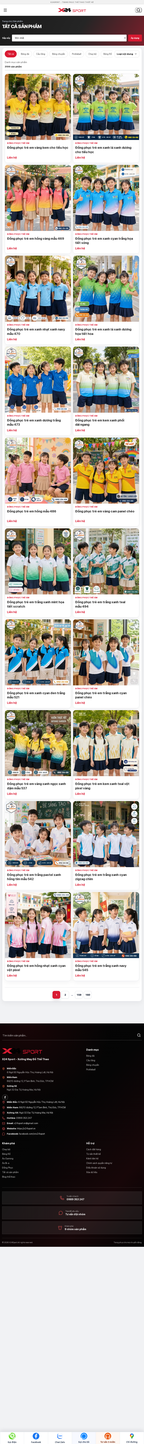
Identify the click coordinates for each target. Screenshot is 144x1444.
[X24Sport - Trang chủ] (72, 10)
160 (87, 994)
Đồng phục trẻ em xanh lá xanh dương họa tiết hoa (103, 331)
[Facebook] (5, 1097)
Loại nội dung (125, 54)
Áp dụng (135, 38)
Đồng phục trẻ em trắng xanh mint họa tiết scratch (35, 604)
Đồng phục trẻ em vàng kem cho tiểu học (37, 147)
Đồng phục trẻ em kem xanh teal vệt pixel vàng (102, 786)
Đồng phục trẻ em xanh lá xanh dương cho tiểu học (103, 150)
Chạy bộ (92, 54)
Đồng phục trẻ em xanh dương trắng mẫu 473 (34, 422)
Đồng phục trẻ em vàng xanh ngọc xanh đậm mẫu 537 (36, 786)
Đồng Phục (7, 1167)
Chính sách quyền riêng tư (99, 1163)
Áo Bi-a (5, 1163)
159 (79, 994)
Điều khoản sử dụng (96, 1167)
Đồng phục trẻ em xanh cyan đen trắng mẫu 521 (36, 695)
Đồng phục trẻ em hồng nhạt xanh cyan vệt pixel (36, 968)
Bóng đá (25, 54)
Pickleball (76, 54)
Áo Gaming (7, 1158)
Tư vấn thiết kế (93, 1154)
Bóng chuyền (58, 54)
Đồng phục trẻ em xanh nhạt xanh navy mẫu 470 (36, 331)
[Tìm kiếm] (139, 1035)
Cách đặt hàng (93, 1149)
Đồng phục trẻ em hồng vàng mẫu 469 (35, 238)
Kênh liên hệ (92, 1158)
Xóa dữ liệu (91, 1172)
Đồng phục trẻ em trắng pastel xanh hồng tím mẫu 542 (34, 877)
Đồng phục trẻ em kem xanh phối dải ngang (99, 422)
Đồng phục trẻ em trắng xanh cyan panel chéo (101, 695)
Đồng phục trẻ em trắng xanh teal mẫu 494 (100, 604)
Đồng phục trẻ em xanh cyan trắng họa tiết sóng (104, 241)
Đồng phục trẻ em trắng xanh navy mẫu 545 (100, 968)
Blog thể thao (8, 1176)
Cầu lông (40, 54)
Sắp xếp (6, 38)
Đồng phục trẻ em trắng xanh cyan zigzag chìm (101, 877)
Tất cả (11, 54)
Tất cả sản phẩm (10, 1172)
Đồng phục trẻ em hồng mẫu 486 (31, 511)
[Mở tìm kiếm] (138, 10)
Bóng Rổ (107, 54)
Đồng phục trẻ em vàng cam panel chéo (104, 511)
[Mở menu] (5, 10)
